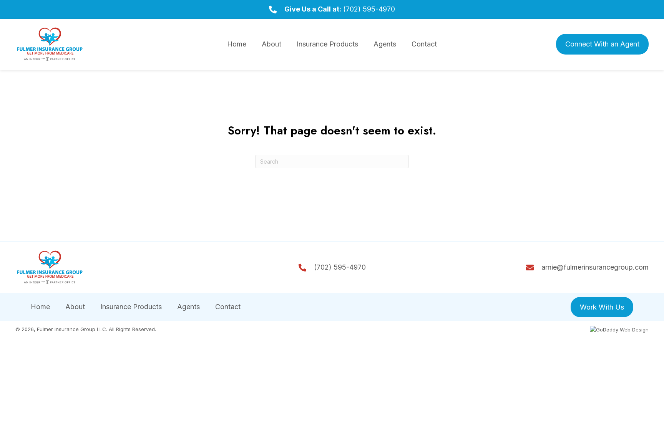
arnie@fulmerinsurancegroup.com (595, 267)
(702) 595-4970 (369, 9)
